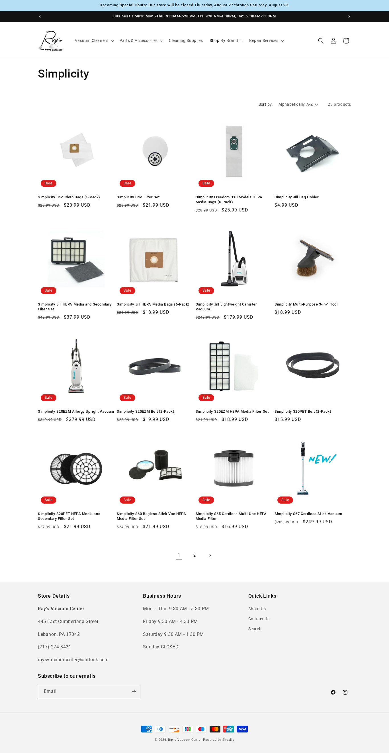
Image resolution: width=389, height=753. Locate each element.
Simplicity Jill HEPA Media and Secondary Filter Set (75, 306)
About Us (257, 609)
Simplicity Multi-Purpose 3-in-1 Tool (306, 304)
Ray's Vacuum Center (185, 740)
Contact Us (259, 618)
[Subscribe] (134, 691)
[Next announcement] (349, 16)
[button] (93, 40)
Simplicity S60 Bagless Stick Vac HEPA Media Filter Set (151, 516)
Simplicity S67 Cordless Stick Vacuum (308, 514)
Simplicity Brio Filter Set (138, 197)
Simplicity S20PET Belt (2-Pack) (303, 411)
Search (255, 628)
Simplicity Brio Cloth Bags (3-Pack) (69, 197)
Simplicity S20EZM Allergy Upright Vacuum (76, 411)
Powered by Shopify (218, 740)
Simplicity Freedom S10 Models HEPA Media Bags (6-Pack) (229, 199)
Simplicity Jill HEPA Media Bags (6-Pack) (153, 304)
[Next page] (210, 555)
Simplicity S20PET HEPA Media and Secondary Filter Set (69, 516)
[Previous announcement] (40, 16)
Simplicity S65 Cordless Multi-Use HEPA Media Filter (231, 516)
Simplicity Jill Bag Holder (297, 197)
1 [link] (179, 555)
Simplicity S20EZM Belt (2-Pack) (146, 411)
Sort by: (266, 104)
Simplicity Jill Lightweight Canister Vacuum (226, 306)
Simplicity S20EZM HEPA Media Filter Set (232, 411)
